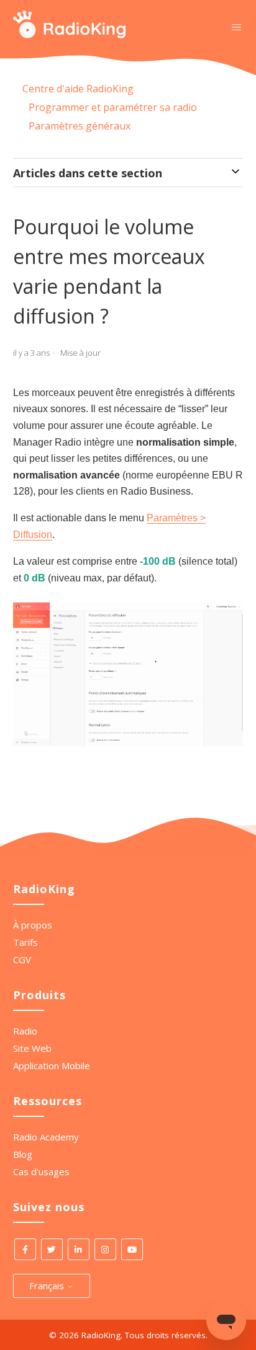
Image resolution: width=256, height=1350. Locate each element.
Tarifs (25, 942)
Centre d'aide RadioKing (78, 88)
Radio (25, 1031)
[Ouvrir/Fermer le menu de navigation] (236, 26)
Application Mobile (51, 1065)
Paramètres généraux (79, 126)
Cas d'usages (41, 1171)
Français (47, 1285)
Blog (22, 1154)
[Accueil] (69, 35)
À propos (32, 925)
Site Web (32, 1048)
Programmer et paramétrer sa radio (113, 107)
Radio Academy (46, 1137)
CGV (22, 959)
